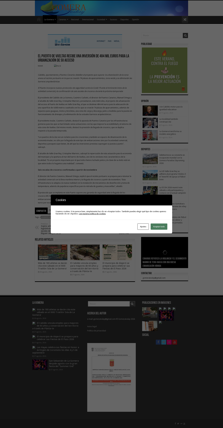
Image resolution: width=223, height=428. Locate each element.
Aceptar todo (159, 226)
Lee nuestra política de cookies (92, 214)
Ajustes (143, 226)
